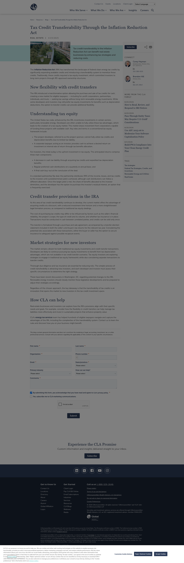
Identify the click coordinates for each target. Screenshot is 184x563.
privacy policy (11, 556)
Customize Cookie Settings (123, 554)
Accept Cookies (161, 554)
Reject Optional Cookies (143, 554)
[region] (92, 554)
